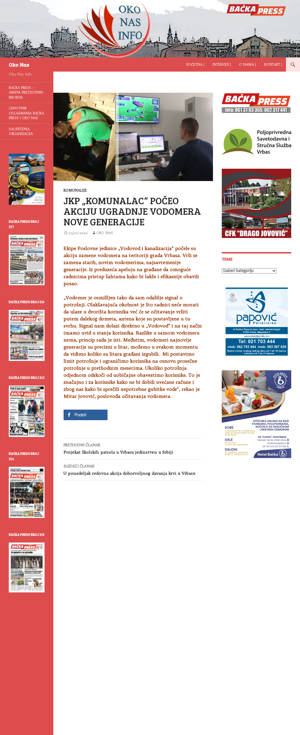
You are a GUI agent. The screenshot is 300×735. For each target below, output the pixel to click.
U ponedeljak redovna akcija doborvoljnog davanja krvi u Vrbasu (129, 470)
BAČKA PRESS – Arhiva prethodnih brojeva (26, 92)
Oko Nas (19, 64)
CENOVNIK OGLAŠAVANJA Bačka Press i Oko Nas (26, 113)
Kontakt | (273, 64)
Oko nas (104, 233)
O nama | (247, 64)
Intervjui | (222, 64)
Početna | (195, 64)
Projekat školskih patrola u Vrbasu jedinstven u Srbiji (118, 449)
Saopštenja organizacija (21, 131)
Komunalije (75, 190)
